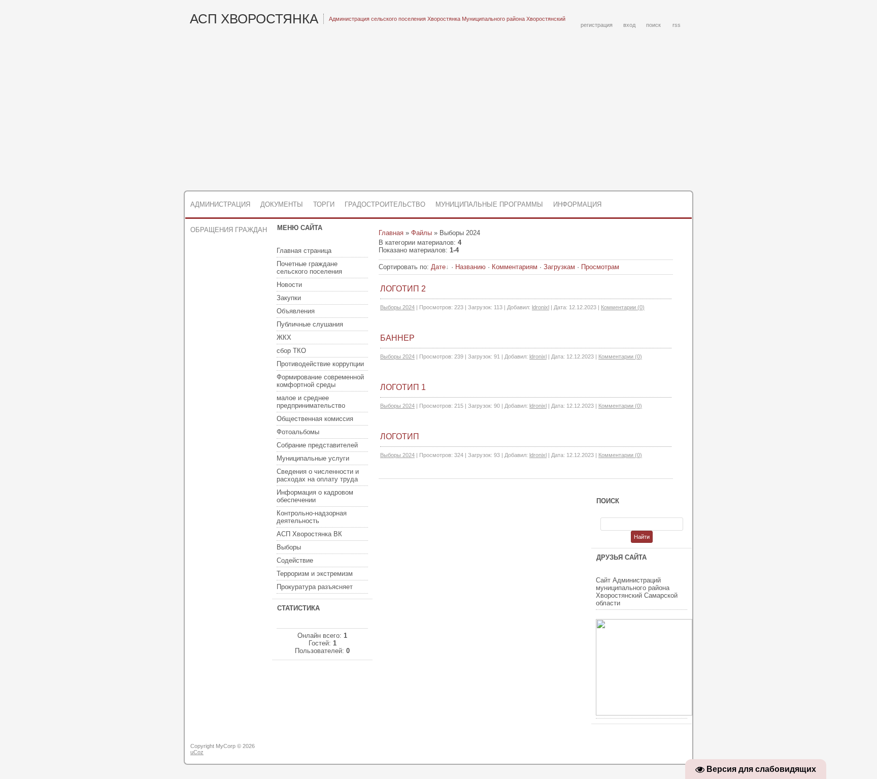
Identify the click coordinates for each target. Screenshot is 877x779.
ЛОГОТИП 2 (403, 288)
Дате (438, 267)
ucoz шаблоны (653, 750)
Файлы (421, 233)
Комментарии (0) (623, 307)
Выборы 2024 (397, 307)
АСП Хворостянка (254, 18)
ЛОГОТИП (399, 436)
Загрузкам (559, 267)
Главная (391, 233)
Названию (470, 267)
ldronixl (540, 307)
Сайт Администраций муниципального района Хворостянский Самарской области (637, 591)
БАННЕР (397, 338)
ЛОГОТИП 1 (403, 387)
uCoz (197, 752)
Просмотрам (600, 267)
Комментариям (514, 267)
